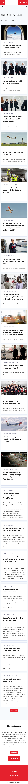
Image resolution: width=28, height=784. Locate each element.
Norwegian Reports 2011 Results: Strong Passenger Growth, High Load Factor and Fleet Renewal (13, 475)
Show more (14, 710)
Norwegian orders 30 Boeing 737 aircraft (13, 153)
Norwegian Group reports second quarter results (12, 47)
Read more (14, 752)
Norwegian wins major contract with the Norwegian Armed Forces (13, 496)
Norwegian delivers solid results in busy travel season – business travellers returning (13, 297)
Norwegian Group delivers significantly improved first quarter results (12, 119)
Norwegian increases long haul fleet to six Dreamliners (13, 529)
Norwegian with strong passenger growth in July (11, 402)
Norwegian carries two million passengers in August (13, 367)
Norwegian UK (14, 775)
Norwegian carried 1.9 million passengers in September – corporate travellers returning (13, 332)
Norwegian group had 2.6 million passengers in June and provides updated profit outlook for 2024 (13, 226)
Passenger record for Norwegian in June (10, 591)
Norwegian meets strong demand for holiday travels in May (13, 261)
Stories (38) (4, 21)
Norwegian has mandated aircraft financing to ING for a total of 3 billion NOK (13, 559)
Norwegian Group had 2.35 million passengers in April (12, 82)
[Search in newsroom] (26, 6)
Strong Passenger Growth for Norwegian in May (13, 619)
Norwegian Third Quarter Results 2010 (12, 680)
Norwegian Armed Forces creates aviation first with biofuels (12, 190)
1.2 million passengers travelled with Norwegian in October (13, 439)
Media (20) (11, 21)
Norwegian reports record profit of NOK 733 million (12, 650)
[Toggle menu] (2, 6)
